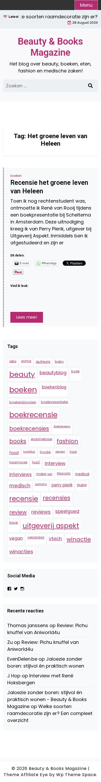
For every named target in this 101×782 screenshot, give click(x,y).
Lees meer (26, 317)
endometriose (41, 439)
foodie (45, 452)
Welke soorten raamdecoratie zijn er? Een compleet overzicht (49, 713)
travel (13, 523)
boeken (16, 175)
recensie (23, 498)
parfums (41, 484)
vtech (55, 538)
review (18, 512)
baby (59, 361)
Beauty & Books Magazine (50, 47)
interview (55, 463)
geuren (60, 452)
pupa (81, 484)
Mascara (63, 473)
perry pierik (62, 485)
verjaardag (35, 537)
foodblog (29, 452)
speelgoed (67, 511)
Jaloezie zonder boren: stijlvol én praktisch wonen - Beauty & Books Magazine (47, 699)
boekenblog (54, 387)
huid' (36, 462)
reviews (41, 511)
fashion (67, 441)
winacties (21, 551)
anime (26, 361)
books (17, 441)
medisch (19, 485)
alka (12, 361)
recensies (56, 498)
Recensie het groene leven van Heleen (49, 187)
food (14, 452)
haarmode (18, 462)
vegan (16, 538)
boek (75, 371)
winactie (79, 539)
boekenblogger (22, 402)
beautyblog (53, 372)
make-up (44, 473)
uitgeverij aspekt (51, 525)
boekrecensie (33, 415)
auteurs (43, 361)
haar (73, 452)
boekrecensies (29, 428)
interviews (20, 474)
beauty (22, 374)
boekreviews (62, 426)
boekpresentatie (54, 402)
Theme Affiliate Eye (26, 775)
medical (82, 474)
